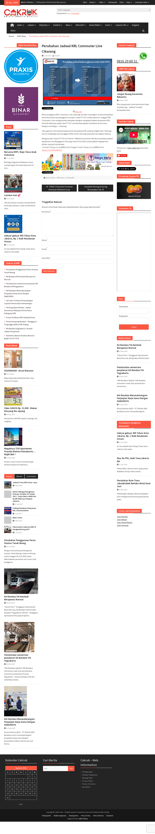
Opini (85, 2)
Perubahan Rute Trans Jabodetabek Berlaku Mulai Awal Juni (133, 483)
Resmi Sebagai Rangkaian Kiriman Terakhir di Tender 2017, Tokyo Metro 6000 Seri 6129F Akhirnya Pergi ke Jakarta (24, 496)
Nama (44, 240)
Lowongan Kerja (141, 2)
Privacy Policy (87, 781)
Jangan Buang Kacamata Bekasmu (130, 95)
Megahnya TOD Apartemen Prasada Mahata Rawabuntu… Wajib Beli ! (20, 451)
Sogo (128, 2)
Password (123, 316)
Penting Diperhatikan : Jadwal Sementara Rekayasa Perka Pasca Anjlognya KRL (18, 310)
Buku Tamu (17, 517)
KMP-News (60, 178)
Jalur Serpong (122, 525)
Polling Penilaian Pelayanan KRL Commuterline (24, 509)
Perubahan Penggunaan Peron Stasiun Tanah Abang (20, 542)
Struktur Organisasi (89, 775)
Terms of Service (89, 784)
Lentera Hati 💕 (12, 195)
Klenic (13, 30)
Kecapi (91, 2)
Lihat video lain (133, 148)
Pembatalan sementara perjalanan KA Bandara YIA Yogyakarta (130, 370)
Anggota (135, 25)
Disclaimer (86, 787)
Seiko (101, 2)
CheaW (56, 56)
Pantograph (112, 2)
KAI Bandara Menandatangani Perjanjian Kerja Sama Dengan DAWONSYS (132, 398)
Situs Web (46, 258)
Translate (75, 13)
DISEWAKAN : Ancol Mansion (18, 370)
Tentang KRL (70, 178)
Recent (19, 476)
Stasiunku (43, 25)
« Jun (20, 804)
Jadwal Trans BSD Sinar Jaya (25, 482)
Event (107, 25)
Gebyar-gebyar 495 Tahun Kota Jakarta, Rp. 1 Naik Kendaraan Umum (133, 436)
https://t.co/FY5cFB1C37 (52, 150)
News (68, 25)
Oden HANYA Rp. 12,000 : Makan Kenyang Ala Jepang (20, 409)
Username (123, 307)
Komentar (46, 211)
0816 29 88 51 (128, 61)
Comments (31, 476)
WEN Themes (83, 819)
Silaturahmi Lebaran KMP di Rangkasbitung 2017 (24, 528)
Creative (56, 25)
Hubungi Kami (87, 778)
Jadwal (30, 25)
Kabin (19, 25)
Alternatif (80, 25)
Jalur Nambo (122, 516)
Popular (9, 476)
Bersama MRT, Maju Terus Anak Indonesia (20, 153)
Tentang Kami (87, 772)
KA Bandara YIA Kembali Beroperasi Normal (129, 346)
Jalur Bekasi (122, 519)
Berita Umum (50, 178)
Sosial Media (94, 25)
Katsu (122, 2)
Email (44, 249)
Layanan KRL (120, 25)
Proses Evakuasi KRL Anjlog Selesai (20, 317)
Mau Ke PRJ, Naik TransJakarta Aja (133, 460)
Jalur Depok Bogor (124, 522)
